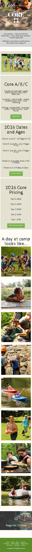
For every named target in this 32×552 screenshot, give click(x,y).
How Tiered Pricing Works (16, 225)
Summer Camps (15, 543)
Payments (6, 543)
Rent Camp (10, 545)
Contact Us (23, 542)
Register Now (16, 116)
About (12, 542)
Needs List (17, 545)
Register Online (16, 525)
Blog (17, 542)
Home (7, 542)
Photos (23, 545)
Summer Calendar (16, 173)
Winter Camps (24, 543)
